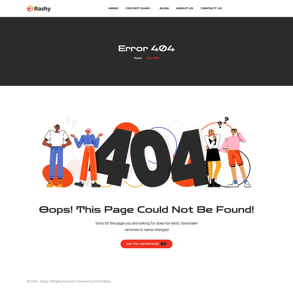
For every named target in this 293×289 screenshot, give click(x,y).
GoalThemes (102, 281)
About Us (184, 8)
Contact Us (211, 8)
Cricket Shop (137, 8)
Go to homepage (142, 244)
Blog (164, 8)
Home (113, 8)
